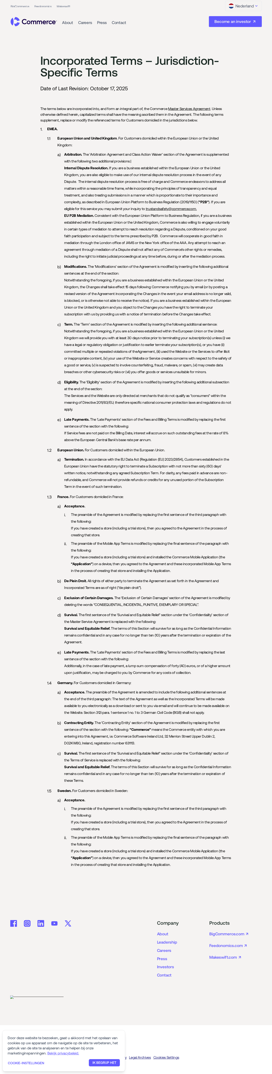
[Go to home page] (33, 21)
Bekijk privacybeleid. (63, 1053)
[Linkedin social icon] (40, 923)
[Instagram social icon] (27, 923)
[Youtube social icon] (54, 923)
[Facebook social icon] (13, 923)
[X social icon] (68, 923)
